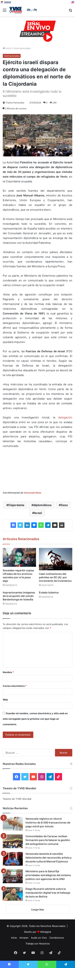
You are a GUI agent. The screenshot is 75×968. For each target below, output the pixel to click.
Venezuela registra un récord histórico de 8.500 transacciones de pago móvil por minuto (47, 822)
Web (5, 699)
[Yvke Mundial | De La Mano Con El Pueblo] (23, 10)
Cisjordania (16, 505)
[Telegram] (48, 525)
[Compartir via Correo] (55, 525)
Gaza (64, 505)
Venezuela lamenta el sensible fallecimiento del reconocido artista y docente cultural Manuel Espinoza (48, 857)
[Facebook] (13, 525)
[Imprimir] (61, 525)
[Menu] (4, 11)
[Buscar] (70, 11)
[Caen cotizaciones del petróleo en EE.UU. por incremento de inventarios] (55, 559)
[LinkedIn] (27, 525)
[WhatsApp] (41, 525)
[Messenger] (34, 525)
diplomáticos (42, 505)
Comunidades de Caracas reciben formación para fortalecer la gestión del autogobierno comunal (47, 840)
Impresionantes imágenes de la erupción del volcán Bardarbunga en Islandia (19, 596)
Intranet (23, 937)
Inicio (8, 48)
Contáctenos (56, 937)
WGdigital (45, 931)
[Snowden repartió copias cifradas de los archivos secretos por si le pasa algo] (19, 557)
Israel (38, 513)
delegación (65, 417)
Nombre (8, 672)
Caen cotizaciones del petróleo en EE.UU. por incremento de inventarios (55, 577)
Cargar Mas (37, 909)
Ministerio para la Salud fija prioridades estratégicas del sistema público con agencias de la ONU (48, 875)
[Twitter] (20, 525)
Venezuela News (32, 492)
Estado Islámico (49, 592)
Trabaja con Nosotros (37, 943)
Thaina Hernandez (14, 102)
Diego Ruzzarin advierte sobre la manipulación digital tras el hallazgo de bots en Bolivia (47, 892)
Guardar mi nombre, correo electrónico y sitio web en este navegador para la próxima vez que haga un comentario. (35, 719)
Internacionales (22, 48)
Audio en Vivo (39, 937)
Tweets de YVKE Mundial (17, 798)
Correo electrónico (15, 685)
